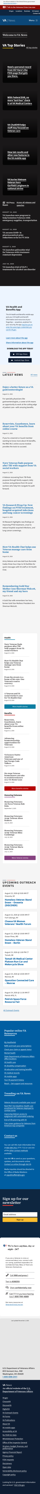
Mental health (9, 1053)
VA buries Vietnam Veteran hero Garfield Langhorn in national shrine (18, 184)
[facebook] (16, 1364)
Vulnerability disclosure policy (15, 1471)
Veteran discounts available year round (20, 1102)
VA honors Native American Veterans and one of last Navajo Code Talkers (13, 758)
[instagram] (20, 1364)
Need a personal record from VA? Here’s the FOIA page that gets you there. (19, 71)
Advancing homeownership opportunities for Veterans (12, 741)
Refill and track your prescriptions (17, 1046)
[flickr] (29, 1364)
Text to (13, 1281)
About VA (6, 1424)
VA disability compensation (15, 1066)
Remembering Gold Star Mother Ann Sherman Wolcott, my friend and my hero (19, 588)
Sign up (20, 1220)
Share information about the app (19, 342)
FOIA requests (8, 1459)
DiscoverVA (7, 1405)
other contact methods (18, 1150)
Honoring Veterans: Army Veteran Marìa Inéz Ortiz (13, 846)
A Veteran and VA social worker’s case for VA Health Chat (13, 695)
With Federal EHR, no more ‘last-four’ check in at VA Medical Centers (19, 100)
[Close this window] (38, 1240)
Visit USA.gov (19, 1485)
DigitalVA (6, 1409)
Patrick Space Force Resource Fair (15, 1000)
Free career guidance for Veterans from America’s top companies (19, 1124)
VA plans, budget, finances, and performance (15, 1447)
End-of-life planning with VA (15, 1120)
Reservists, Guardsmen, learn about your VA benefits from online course (19, 426)
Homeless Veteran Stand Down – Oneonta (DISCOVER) (18, 902)
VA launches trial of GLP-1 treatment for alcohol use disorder (19, 268)
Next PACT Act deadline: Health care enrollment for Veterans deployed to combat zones (19, 1108)
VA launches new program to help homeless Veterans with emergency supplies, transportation (20, 218)
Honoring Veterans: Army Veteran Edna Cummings (13, 832)
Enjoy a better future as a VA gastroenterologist (18, 388)
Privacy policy (8, 1456)
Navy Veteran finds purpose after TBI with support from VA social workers (19, 465)
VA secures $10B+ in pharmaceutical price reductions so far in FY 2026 (16, 235)
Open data (7, 1467)
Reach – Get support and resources (18, 1083)
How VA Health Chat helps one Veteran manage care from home (19, 549)
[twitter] (8, 1364)
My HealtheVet (10, 1042)
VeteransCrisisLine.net (14, 1304)
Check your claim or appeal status (18, 1049)
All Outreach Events (11, 1010)
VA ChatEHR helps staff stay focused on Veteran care (18, 128)
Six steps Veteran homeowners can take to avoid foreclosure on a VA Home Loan (14, 776)
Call (19, 1275)
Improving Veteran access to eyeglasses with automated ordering (19, 1115)
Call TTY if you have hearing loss (21, 1295)
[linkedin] (24, 1364)
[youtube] (4, 1364)
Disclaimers (7, 1463)
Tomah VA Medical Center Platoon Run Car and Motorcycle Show (19, 961)
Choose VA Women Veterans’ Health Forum (18, 922)
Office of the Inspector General (15, 1442)
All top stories (31, 47)
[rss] (12, 1364)
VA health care (10, 1062)
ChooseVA (7, 1401)
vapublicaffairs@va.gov (15, 1175)
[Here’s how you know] (20, 2)
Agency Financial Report (12, 1452)
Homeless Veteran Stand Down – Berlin (18, 941)
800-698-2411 (11, 1147)
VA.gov (5, 1397)
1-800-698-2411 (10, 1377)
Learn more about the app (17, 338)
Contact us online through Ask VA (17, 1164)
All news (34, 374)
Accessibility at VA (10, 1431)
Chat (20, 1288)
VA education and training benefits (18, 1069)
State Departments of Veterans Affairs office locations (19, 1057)
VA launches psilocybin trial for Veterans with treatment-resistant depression (16, 252)
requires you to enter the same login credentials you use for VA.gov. (19, 327)
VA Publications (9, 1420)
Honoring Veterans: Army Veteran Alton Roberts (13, 818)
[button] (20, 7)
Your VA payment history (14, 1080)
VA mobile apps (10, 1076)
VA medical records (12, 1073)
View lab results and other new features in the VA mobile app (18, 155)
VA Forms (6, 1416)
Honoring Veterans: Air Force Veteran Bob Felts (14, 803)
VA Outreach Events (10, 1412)
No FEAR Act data (9, 1435)
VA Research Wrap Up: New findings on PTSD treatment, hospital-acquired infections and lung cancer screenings (18, 508)
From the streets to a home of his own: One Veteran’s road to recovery (14, 680)
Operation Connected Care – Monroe (19, 982)
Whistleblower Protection (13, 1438)
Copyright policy (9, 1474)
